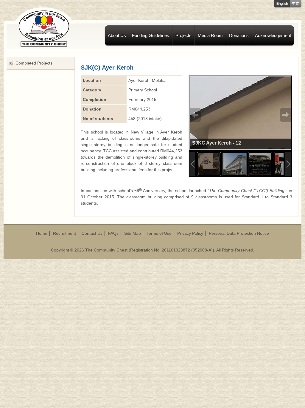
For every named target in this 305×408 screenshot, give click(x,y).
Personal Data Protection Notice (239, 233)
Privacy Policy (190, 233)
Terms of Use (159, 233)
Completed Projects (33, 63)
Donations (239, 35)
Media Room (210, 35)
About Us (117, 35)
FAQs (113, 233)
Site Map (132, 233)
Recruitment (64, 233)
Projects (183, 35)
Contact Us (92, 233)
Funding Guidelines (150, 35)
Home (41, 233)
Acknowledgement (273, 35)
